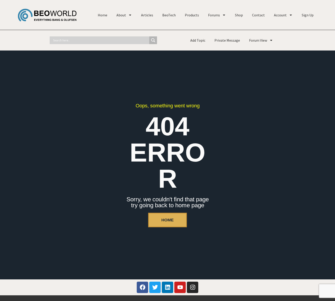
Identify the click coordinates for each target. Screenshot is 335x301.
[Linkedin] (167, 287)
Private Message (227, 40)
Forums (214, 15)
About (121, 15)
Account (280, 15)
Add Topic (197, 40)
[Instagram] (192, 287)
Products (192, 15)
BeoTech (169, 15)
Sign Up (308, 15)
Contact (258, 15)
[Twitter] (155, 287)
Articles (147, 15)
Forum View (258, 40)
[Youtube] (180, 287)
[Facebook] (142, 287)
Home (102, 15)
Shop (239, 15)
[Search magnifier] (153, 40)
